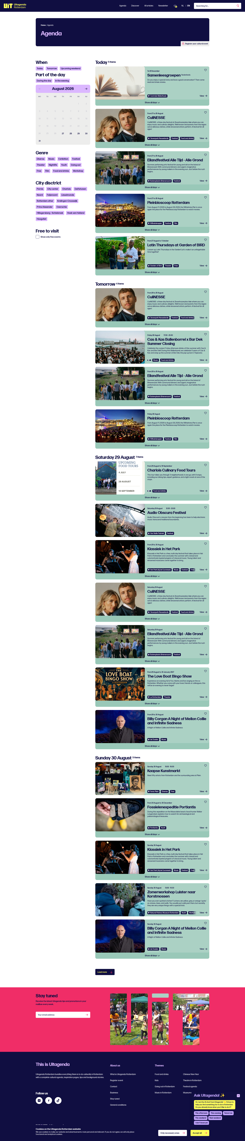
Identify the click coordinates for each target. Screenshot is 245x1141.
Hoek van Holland (75, 213)
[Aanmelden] (87, 1015)
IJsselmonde (67, 195)
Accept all (197, 1133)
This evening (216, 1113)
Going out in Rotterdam (165, 1086)
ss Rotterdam (155, 697)
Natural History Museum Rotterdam (164, 913)
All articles (148, 6)
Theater (41, 165)
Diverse (40, 159)
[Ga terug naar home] (15, 6)
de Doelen (154, 739)
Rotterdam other (45, 201)
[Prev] (40, 89)
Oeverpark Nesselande (159, 138)
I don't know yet (201, 1123)
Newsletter (163, 6)
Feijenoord (52, 195)
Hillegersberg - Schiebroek (50, 213)
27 (63, 133)
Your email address (46, 1015)
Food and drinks (61, 171)
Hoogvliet (41, 219)
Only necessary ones (169, 1133)
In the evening (62, 80)
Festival (76, 159)
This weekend (200, 1118)
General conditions (118, 1105)
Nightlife (53, 165)
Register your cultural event (196, 44)
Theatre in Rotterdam (192, 1080)
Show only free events (50, 237)
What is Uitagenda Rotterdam (123, 1074)
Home (43, 25)
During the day (44, 80)
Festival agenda (190, 1086)
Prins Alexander (45, 207)
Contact (113, 1086)
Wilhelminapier (156, 223)
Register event (116, 1080)
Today (40, 68)
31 (40, 141)
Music (51, 159)
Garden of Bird (156, 266)
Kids (156, 1080)
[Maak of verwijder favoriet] (205, 70)
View (202, 96)
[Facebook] (48, 1100)
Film (47, 171)
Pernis (40, 189)
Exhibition (63, 159)
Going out (76, 165)
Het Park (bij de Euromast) (160, 570)
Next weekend (215, 1118)
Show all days (151, 102)
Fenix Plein (154, 791)
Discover (135, 6)
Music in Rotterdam (163, 1093)
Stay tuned (115, 1099)
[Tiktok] (58, 1100)
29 (78, 133)
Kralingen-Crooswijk (67, 201)
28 (71, 133)
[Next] (86, 89)
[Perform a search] (238, 6)
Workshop (78, 171)
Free (39, 171)
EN (188, 6)
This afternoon (201, 1113)
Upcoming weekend (70, 68)
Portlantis (154, 828)
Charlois (66, 189)
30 (86, 133)
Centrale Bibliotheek (158, 96)
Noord (40, 195)
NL (182, 6)
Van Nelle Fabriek (157, 533)
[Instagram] (39, 1100)
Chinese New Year (191, 1074)
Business (114, 1093)
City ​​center (52, 189)
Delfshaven (80, 189)
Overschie (62, 207)
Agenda (122, 6)
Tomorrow (52, 68)
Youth (64, 165)
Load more (102, 972)
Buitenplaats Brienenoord (160, 181)
